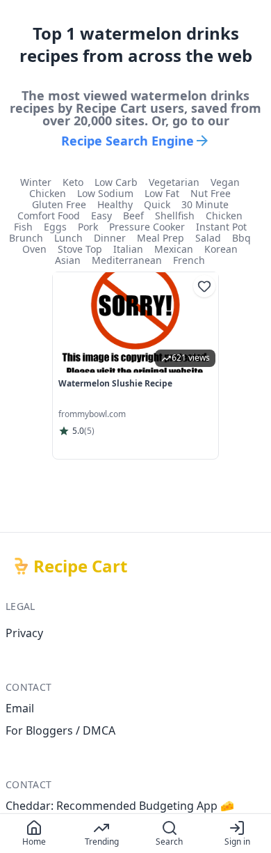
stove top (80, 249)
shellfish (175, 215)
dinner (110, 238)
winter (35, 182)
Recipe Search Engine (127, 140)
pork (88, 227)
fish (23, 227)
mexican (173, 249)
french (189, 260)
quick (157, 204)
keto (73, 182)
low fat (162, 193)
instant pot (221, 227)
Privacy (24, 633)
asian (68, 260)
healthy (115, 204)
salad (208, 238)
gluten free (59, 204)
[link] (135, 365)
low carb (116, 182)
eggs (55, 227)
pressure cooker (147, 227)
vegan (225, 182)
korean (221, 249)
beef (133, 215)
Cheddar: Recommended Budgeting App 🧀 (120, 805)
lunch (68, 238)
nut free (210, 193)
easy (101, 215)
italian (128, 249)
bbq (241, 238)
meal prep (160, 238)
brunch (26, 238)
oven (34, 249)
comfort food (48, 215)
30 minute (205, 204)
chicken (47, 193)
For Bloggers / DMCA (60, 730)
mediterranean (127, 260)
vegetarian (174, 182)
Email (20, 708)
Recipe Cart (80, 566)
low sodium (105, 193)
